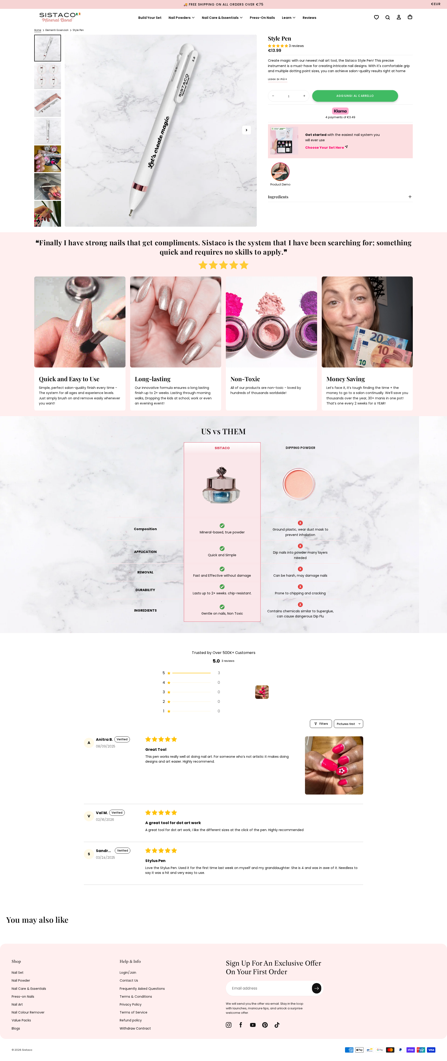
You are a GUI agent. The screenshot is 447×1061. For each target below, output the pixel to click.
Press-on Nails (23, 996)
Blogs (16, 1028)
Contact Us (129, 980)
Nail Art (17, 1004)
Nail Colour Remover (28, 1012)
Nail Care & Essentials (220, 17)
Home (37, 30)
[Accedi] (399, 18)
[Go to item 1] (262, 692)
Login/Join (128, 972)
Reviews (309, 17)
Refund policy (131, 1020)
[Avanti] (440, 922)
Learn (286, 17)
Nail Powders (180, 17)
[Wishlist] (376, 18)
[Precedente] (7, 922)
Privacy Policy (131, 1004)
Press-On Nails (262, 17)
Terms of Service (133, 1012)
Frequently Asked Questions (142, 989)
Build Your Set (150, 17)
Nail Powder (21, 980)
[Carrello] (410, 17)
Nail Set (18, 972)
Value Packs (21, 1020)
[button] (387, 18)
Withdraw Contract (135, 1028)
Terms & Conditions (136, 996)
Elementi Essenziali (56, 30)
